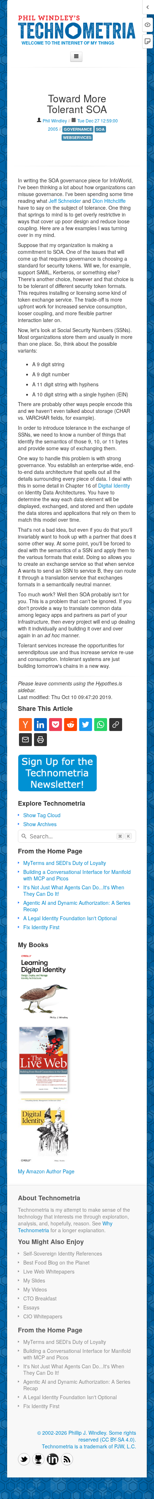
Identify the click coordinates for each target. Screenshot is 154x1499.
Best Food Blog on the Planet (56, 1262)
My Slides (34, 1280)
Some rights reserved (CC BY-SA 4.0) (107, 1436)
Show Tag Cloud (42, 815)
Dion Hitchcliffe (109, 200)
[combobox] (77, 836)
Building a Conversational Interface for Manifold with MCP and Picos (77, 875)
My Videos (35, 1289)
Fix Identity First (41, 927)
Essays (31, 1307)
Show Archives (40, 824)
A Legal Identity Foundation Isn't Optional (70, 918)
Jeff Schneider (65, 200)
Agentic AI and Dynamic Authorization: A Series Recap (76, 906)
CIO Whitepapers (42, 1316)
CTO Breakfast (40, 1298)
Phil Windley (55, 120)
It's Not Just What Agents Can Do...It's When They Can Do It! (73, 890)
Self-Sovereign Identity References (62, 1253)
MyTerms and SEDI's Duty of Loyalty (64, 862)
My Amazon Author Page (46, 1171)
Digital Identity (114, 485)
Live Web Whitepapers (48, 1271)
